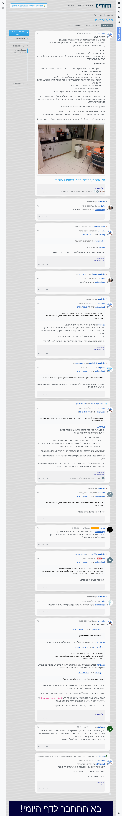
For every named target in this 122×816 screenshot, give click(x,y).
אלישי (103, 601)
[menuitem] (3, 3)
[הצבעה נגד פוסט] (39, 192)
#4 (38, 279)
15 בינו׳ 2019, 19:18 (89, 279)
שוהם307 (101, 727)
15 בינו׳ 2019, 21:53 (79, 528)
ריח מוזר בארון (86, 234)
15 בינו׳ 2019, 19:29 (86, 303)
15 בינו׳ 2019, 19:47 (87, 368)
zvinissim (101, 33)
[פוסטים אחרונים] (119, 12)
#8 (38, 493)
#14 (38, 760)
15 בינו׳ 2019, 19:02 (86, 33)
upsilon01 (101, 493)
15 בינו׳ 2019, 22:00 (85, 558)
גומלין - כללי (106, 25)
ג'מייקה (102, 528)
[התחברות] (3, 3)
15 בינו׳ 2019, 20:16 (86, 493)
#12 (38, 621)
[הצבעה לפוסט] (47, 192)
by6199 (102, 368)
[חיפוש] (119, 22)
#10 (38, 558)
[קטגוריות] (119, 8)
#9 (38, 528)
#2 (38, 206)
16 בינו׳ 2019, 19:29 (86, 727)
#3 (38, 231)
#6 (38, 368)
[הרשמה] (3, 8)
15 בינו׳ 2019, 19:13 (86, 231)
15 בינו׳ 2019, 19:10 (89, 206)
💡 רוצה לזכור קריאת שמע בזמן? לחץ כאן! (29, 6)
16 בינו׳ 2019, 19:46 (86, 760)
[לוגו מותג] (103, 6)
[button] (119, 813)
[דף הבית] (119, 3)
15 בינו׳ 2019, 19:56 (86, 408)
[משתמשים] (119, 17)
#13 (38, 727)
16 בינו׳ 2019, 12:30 (86, 621)
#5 (38, 303)
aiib (103, 558)
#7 (37, 408)
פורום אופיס (100, 186)
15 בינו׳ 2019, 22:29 (89, 601)
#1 (37, 33)
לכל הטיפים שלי (99, 188)
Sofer (103, 206)
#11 (38, 601)
